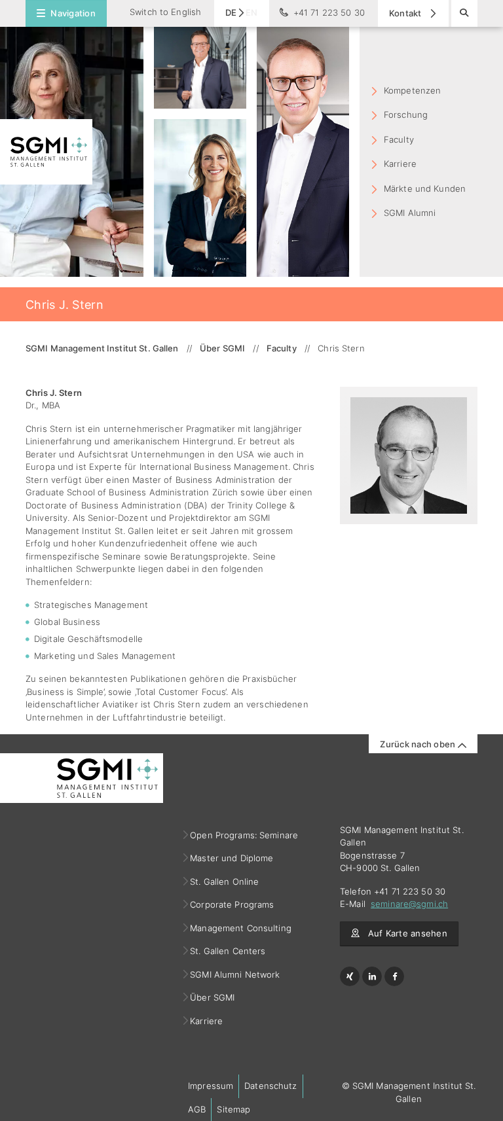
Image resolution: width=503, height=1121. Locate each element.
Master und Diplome (232, 858)
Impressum (210, 1085)
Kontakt (406, 13)
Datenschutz (270, 1085)
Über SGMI (212, 997)
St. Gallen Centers (228, 951)
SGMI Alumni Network (235, 974)
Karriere (400, 163)
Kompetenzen (412, 90)
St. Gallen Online (225, 881)
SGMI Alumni (410, 212)
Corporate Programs (232, 904)
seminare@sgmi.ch (409, 904)
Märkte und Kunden (425, 188)
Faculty (399, 139)
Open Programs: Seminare (244, 835)
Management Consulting (241, 928)
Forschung (406, 114)
